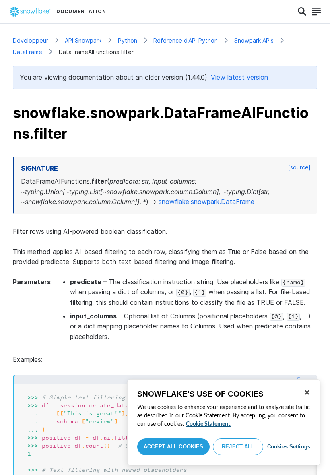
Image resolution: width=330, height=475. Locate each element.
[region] (223, 422)
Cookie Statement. (208, 424)
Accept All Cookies (173, 447)
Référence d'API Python (185, 40)
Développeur (30, 40)
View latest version (239, 77)
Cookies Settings (288, 447)
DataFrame (27, 51)
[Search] (302, 12)
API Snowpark (83, 40)
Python (127, 40)
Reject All (238, 447)
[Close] (307, 392)
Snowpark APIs (254, 40)
